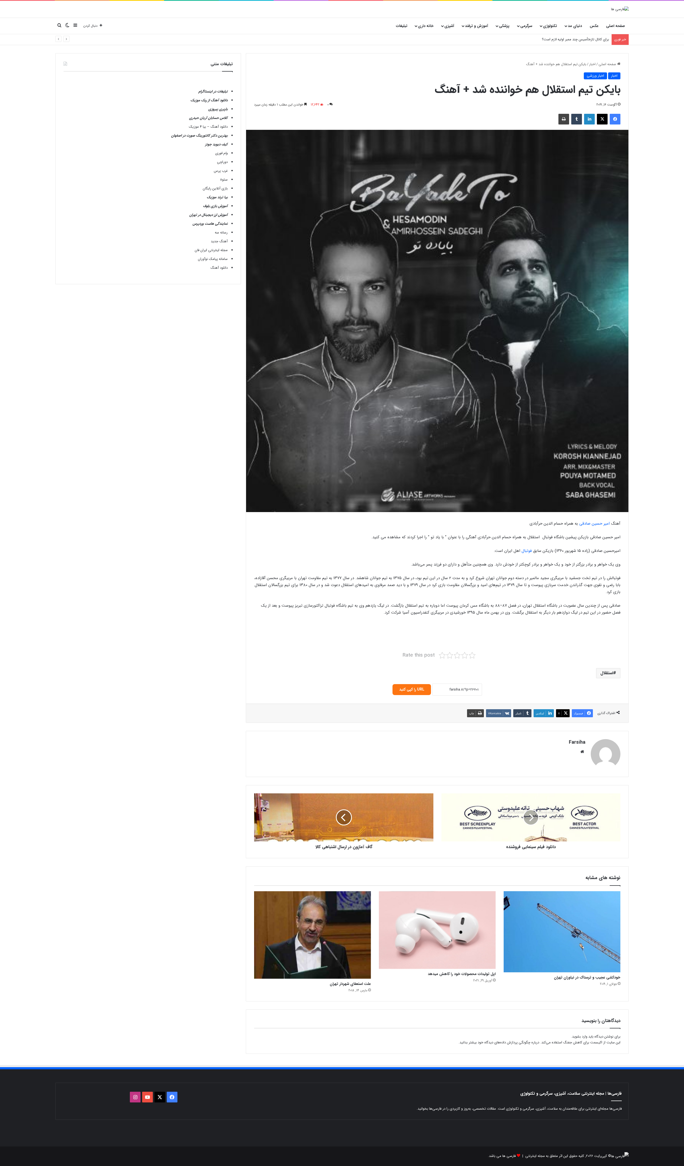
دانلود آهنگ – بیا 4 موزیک (208, 127)
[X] (602, 119)
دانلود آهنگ (219, 268)
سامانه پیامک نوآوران (213, 259)
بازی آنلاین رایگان (215, 188)
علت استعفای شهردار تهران (350, 984)
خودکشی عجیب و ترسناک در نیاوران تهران (587, 977)
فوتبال (527, 551)
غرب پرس (221, 171)
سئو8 (224, 179)
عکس (594, 26)
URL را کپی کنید (411, 689)
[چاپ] (563, 119)
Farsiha (577, 742)
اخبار (592, 64)
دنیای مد (575, 26)
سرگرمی (526, 26)
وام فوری (221, 153)
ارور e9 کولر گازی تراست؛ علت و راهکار (581, 39)
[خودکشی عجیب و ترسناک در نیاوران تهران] (562, 931)
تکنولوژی (550, 26)
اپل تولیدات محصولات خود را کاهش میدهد (462, 974)
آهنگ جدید (219, 241)
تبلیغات (401, 26)
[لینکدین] (589, 119)
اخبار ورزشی (595, 76)
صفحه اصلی (615, 26)
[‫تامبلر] (576, 119)
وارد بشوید (579, 1036)
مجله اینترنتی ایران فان (211, 250)
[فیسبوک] (615, 119)
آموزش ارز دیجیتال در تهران (208, 215)
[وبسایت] (582, 751)
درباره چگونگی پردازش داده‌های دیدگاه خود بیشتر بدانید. (498, 1042)
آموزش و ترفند (476, 26)
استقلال (606, 673)
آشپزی (449, 26)
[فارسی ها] (620, 9)
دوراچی (222, 162)
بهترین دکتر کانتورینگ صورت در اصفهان (199, 135)
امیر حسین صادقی (595, 523)
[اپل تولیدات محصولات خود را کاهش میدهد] (437, 930)
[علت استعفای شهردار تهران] (312, 935)
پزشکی (504, 26)
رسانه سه (221, 232)
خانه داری (426, 26)
